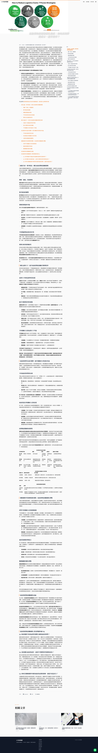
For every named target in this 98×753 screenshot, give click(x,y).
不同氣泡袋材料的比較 (28, 133)
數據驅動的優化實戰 (27, 148)
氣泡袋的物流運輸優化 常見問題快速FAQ (30, 154)
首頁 (84, 1)
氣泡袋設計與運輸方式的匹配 (30, 135)
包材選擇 (40, 741)
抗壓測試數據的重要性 (28, 138)
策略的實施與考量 (27, 112)
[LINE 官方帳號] (95, 750)
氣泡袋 (23, 44)
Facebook (26, 694)
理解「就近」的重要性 (28, 107)
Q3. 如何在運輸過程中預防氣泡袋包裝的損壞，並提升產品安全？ (38, 161)
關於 (96, 1)
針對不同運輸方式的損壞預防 (30, 143)
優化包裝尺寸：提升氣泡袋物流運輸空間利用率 (32, 120)
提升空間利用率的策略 (28, 125)
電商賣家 (40, 745)
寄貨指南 (40, 746)
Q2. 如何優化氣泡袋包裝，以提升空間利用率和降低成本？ (36, 159)
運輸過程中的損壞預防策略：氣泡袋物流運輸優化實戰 (33, 141)
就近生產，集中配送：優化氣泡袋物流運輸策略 (32, 104)
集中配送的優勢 (26, 110)
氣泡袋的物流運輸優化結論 (27, 151)
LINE (32, 694)
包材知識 (87, 1)
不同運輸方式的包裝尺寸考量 (30, 128)
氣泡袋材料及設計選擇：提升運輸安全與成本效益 (32, 130)
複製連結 (38, 694)
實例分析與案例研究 (27, 117)
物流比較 (40, 743)
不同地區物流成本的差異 (28, 115)
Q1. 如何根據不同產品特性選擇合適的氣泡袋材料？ (34, 156)
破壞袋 (40, 749)
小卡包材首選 (4, 1)
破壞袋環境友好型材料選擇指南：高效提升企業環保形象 (36, 101)
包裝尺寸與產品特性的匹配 (29, 123)
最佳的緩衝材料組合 (27, 146)
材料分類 (92, 1)
